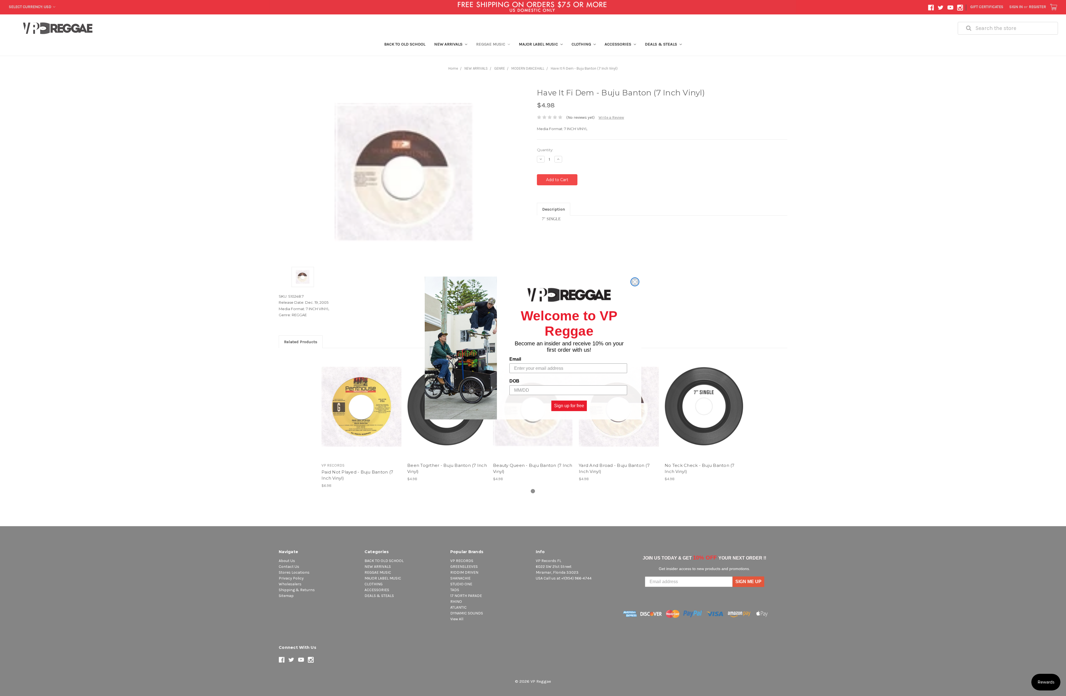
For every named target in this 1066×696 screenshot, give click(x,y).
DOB (514, 381)
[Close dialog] (635, 282)
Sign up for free (569, 405)
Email (515, 359)
